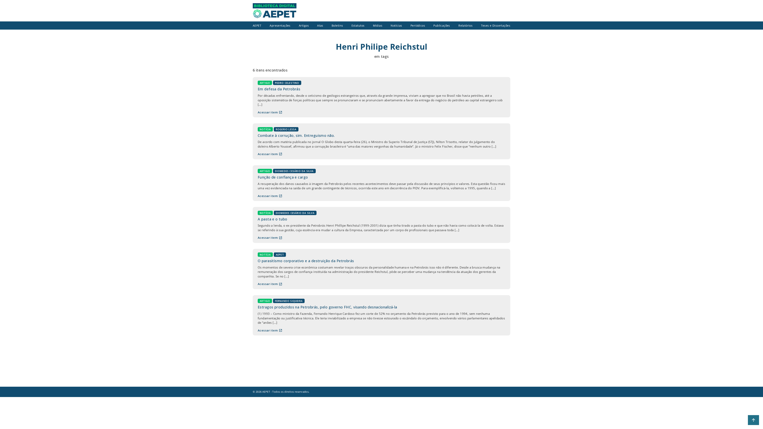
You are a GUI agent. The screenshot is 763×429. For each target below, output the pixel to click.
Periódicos (418, 25)
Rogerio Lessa (286, 129)
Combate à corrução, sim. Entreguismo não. (296, 135)
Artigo (265, 83)
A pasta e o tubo (272, 219)
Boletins (337, 25)
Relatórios (465, 25)
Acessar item (270, 112)
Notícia (265, 129)
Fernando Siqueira (289, 301)
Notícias (396, 25)
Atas (320, 25)
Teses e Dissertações (495, 25)
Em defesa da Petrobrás (279, 89)
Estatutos (358, 25)
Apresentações (280, 25)
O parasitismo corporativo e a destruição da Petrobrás (306, 260)
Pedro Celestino (287, 83)
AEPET (280, 254)
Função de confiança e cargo (283, 177)
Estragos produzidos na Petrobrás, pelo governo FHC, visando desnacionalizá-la (327, 307)
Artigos (304, 25)
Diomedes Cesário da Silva (294, 171)
